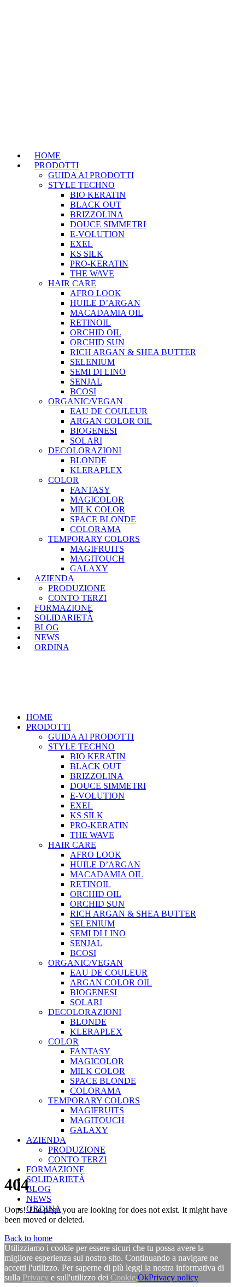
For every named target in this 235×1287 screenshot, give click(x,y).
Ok (143, 1277)
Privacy (35, 1277)
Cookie (123, 1277)
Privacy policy (173, 1277)
